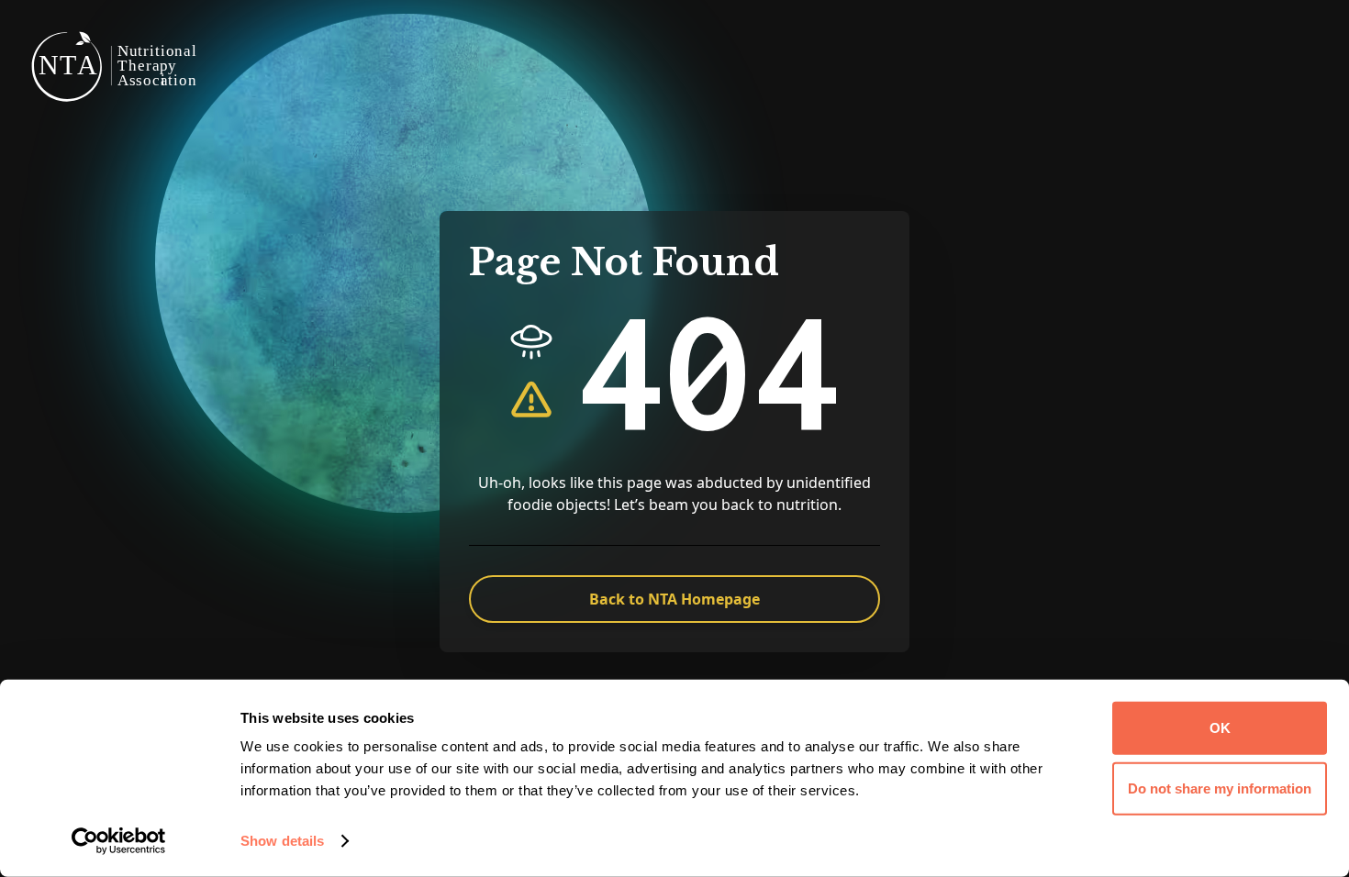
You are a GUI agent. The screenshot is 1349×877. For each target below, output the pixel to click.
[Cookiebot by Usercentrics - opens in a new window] (119, 841)
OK (1220, 728)
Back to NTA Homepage (674, 599)
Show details (282, 841)
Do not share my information (1219, 787)
